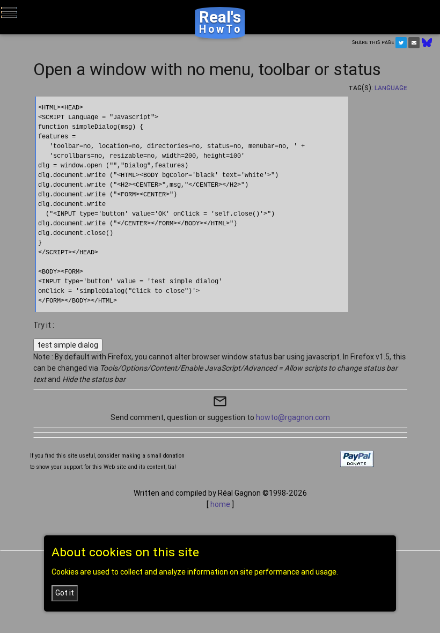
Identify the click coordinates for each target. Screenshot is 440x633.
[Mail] (414, 42)
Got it (64, 593)
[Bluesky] (426, 42)
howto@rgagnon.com (293, 417)
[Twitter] (401, 42)
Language (391, 87)
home (220, 504)
